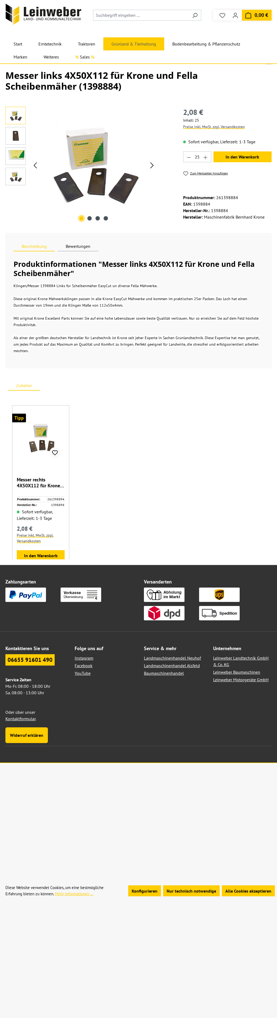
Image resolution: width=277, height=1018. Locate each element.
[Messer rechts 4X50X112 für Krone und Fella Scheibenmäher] (41, 438)
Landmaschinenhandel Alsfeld (172, 665)
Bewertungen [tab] (78, 246)
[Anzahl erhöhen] (205, 156)
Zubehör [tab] (24, 385)
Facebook (84, 665)
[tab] (34, 246)
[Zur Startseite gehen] (43, 14)
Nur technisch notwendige (191, 890)
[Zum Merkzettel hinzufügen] (55, 452)
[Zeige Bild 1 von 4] (81, 218)
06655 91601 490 (30, 659)
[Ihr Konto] (235, 15)
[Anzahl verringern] (188, 156)
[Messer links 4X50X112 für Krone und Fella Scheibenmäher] (93, 165)
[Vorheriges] (35, 165)
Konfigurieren (144, 890)
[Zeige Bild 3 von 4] (97, 218)
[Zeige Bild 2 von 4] (89, 218)
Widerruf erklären (26, 735)
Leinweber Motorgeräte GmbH (241, 679)
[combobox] (141, 15)
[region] (80, 165)
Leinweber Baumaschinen (236, 672)
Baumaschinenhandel (164, 673)
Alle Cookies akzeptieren (248, 890)
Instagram (84, 658)
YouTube (83, 673)
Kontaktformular (20, 718)
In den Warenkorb (242, 157)
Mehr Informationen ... (74, 893)
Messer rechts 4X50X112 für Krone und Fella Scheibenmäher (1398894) (38, 483)
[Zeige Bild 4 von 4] (106, 218)
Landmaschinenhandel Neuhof (172, 658)
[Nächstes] (152, 165)
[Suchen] (195, 15)
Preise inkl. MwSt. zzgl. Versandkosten (214, 126)
